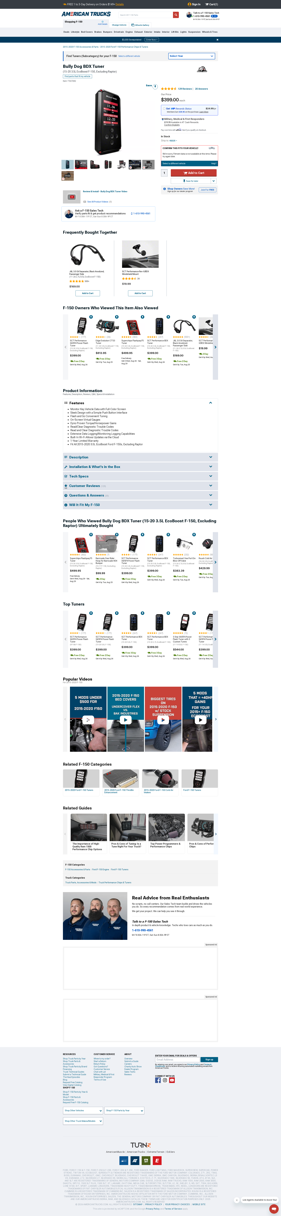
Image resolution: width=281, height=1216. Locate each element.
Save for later (192, 181)
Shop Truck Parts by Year (74, 1058)
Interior (166, 32)
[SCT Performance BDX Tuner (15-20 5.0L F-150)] (133, 622)
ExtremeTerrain (155, 1152)
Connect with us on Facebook (158, 1080)
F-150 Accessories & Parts (77, 869)
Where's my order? (102, 1058)
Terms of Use (100, 1080)
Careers (128, 1064)
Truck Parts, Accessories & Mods (80, 882)
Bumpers (107, 32)
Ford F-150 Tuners (119, 869)
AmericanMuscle (115, 1152)
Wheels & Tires (209, 32)
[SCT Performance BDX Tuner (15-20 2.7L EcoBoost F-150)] (159, 622)
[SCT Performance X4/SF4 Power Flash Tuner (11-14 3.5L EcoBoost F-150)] (210, 622)
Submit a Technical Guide (74, 1074)
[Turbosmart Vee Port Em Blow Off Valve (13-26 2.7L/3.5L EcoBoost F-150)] (184, 544)
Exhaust (138, 32)
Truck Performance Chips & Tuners (115, 882)
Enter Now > (151, 40)
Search (176, 15)
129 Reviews (186, 88)
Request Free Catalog (72, 1082)
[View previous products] (65, 347)
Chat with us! (100, 1072)
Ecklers (171, 1152)
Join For (207, 190)
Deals (66, 32)
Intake (157, 32)
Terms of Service (173, 1209)
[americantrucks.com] (86, 14)
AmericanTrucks (136, 1152)
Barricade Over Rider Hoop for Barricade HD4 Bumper (106, 563)
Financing (67, 1069)
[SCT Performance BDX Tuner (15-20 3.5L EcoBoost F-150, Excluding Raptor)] (159, 326)
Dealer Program (131, 1069)
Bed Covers (87, 32)
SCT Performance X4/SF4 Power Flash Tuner (81, 345)
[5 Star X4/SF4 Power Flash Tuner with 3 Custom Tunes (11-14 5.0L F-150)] (184, 622)
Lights (183, 32)
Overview (128, 1058)
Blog (65, 1080)
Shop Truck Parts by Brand (75, 1066)
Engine (129, 32)
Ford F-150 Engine (100, 869)
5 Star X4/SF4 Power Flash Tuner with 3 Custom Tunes (182, 641)
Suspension (194, 32)
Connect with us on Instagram (165, 1080)
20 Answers (201, 88)
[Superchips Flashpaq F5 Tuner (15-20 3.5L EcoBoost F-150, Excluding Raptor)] (133, 326)
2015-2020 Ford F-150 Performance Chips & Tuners (124, 47)
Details (120, 4)
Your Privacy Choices (177, 1204)
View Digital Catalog (72, 1085)
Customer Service (102, 1069)
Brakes (98, 32)
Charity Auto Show (133, 1066)
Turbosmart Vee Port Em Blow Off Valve (184, 562)
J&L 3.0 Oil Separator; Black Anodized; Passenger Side (183, 345)
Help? (213, 163)
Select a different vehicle (174, 163)
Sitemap (138, 1204)
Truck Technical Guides (73, 1072)
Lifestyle (75, 32)
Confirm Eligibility (172, 125)
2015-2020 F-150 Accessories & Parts (80, 47)
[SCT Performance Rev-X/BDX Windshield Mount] (210, 326)
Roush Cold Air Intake (210, 560)
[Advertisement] (140, 968)
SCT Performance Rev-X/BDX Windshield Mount (210, 341)
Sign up (209, 1059)
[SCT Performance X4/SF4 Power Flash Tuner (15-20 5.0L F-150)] (107, 622)
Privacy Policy (193, 1064)
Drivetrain (119, 32)
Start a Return (100, 1061)
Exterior (148, 32)
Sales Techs (129, 1072)
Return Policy (99, 1064)
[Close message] (217, 40)
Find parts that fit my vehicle (77, 76)
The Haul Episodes (71, 1077)
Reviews (128, 1074)
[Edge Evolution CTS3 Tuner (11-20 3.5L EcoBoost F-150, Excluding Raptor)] (107, 326)
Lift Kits (175, 32)
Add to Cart (195, 173)
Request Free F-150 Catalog (75, 1102)
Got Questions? (101, 1066)
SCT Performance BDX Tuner (158, 344)
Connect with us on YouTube (172, 1080)
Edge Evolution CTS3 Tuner (107, 344)
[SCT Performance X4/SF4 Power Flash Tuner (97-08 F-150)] (81, 622)
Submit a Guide (131, 1061)
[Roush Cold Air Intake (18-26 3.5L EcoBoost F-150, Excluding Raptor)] (210, 544)
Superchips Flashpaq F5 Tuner (133, 344)
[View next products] (215, 347)
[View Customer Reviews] (169, 89)
